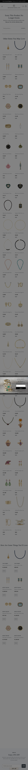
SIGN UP (21, 388)
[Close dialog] (27, 377)
